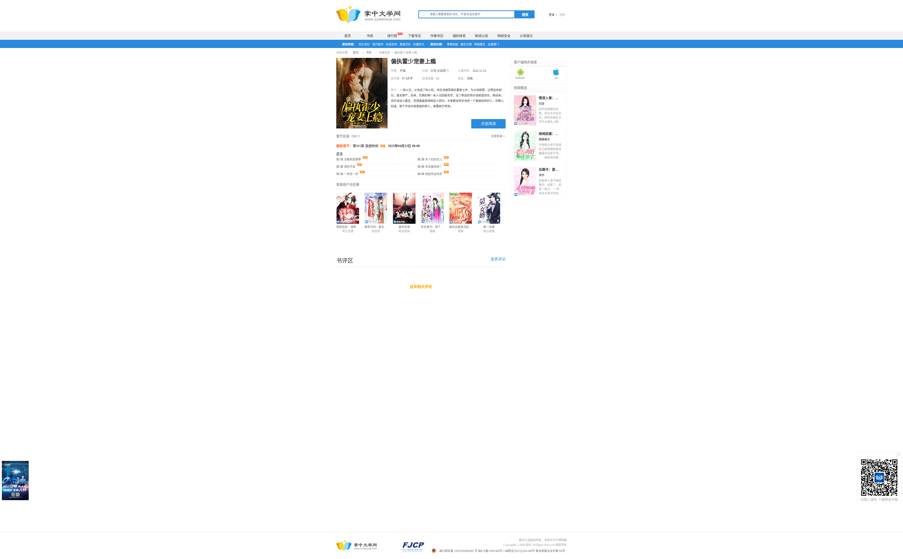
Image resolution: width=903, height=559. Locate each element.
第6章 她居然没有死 (430, 174)
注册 (562, 14)
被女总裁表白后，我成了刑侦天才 (470, 227)
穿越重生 (479, 44)
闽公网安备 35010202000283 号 (458, 551)
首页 (347, 36)
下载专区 (414, 36)
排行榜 (392, 36)
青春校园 (452, 44)
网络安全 (504, 36)
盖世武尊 (404, 227)
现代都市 (378, 44)
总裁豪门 (493, 44)
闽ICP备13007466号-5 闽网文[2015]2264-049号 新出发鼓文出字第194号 (522, 551)
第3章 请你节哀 (346, 166)
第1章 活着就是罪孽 (349, 159)
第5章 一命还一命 (347, 174)
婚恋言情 (466, 44)
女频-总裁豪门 (439, 70)
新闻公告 (481, 36)
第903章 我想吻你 (366, 146)
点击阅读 (488, 124)
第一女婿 (489, 227)
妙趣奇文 (418, 44)
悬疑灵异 (405, 44)
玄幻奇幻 (364, 44)
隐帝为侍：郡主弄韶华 (378, 227)
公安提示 (526, 36)
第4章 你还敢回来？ (430, 166)
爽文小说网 (369, 15)
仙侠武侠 (391, 44)
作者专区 (437, 36)
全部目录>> (498, 136)
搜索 (525, 14)
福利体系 (459, 36)
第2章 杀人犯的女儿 (430, 159)
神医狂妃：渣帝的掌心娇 (351, 227)
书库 (370, 36)
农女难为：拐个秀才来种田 (438, 227)
